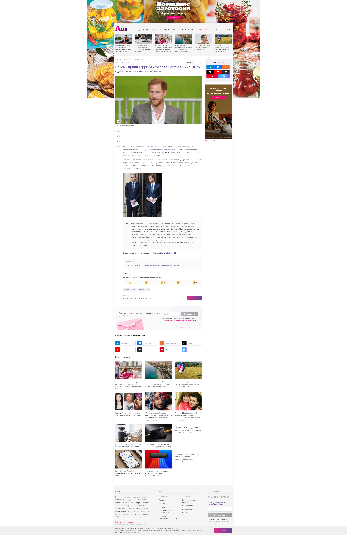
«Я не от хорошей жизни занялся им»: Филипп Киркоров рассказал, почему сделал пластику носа (158, 416)
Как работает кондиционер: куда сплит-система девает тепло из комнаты (157, 473)
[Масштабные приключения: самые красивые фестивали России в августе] (223, 39)
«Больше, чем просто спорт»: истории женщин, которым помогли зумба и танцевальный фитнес (163, 48)
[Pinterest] (212, 76)
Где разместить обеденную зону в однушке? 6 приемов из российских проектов (188, 429)
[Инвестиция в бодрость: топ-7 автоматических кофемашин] (128, 433)
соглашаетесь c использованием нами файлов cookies (158, 530)
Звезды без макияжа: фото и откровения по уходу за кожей (128, 414)
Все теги (186, 513)
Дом (184, 29)
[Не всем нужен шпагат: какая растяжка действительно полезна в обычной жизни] (123, 39)
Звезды (137, 29)
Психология (164, 29)
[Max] (224, 76)
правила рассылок (169, 322)
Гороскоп (176, 29)
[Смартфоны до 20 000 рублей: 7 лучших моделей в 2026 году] (158, 433)
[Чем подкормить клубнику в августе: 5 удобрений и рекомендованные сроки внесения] (188, 451)
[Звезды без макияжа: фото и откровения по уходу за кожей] (128, 401)
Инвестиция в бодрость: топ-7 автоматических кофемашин (128, 445)
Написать (195, 298)
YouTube (124, 350)
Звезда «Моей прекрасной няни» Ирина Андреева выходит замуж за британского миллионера (188, 416)
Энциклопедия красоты (188, 501)
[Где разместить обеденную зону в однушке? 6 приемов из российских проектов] (188, 424)
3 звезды (192, 62)
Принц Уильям (129, 289)
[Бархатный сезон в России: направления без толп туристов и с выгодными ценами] (183, 39)
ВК (175, 253)
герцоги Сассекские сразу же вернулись (158, 149)
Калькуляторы (188, 505)
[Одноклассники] (226, 67)
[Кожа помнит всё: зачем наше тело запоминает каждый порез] (203, 39)
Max (189, 350)
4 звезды (194, 62)
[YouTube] (218, 72)
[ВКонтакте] (218, 67)
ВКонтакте (147, 343)
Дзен (145, 350)
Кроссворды (187, 509)
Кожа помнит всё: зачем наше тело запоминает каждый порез (203, 47)
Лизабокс (202, 29)
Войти (227, 29)
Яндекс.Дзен (158, 253)
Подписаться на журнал (124, 522)
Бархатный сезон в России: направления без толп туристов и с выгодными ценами (183, 48)
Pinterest (169, 350)
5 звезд (196, 62)
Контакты (163, 503)
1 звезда (188, 62)
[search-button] (221, 29)
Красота (153, 29)
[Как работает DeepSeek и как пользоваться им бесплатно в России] (128, 459)
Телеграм (124, 343)
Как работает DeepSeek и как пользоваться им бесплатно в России (127, 473)
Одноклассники (171, 343)
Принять (223, 530)
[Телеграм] (210, 67)
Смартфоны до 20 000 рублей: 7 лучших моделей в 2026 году (158, 445)
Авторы (162, 507)
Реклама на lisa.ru (210, 140)
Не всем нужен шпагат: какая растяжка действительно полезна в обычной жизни (123, 48)
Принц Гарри (144, 289)
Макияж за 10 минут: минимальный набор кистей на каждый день (154, 265)
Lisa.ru (117, 63)
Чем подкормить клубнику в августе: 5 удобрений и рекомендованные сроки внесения (187, 457)
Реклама (162, 500)
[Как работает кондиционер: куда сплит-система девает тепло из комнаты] (158, 459)
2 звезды (190, 62)
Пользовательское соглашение (166, 511)
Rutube (190, 343)
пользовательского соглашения (172, 320)
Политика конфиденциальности (168, 517)
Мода (145, 29)
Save (118, 121)
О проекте (163, 496)
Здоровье (192, 29)
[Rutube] (210, 72)
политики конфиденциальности (189, 320)
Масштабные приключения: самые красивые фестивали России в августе (222, 48)
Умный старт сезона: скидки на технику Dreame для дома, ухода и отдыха (143, 48)
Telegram (169, 253)
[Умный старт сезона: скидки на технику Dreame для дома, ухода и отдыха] (143, 39)
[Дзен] (226, 72)
